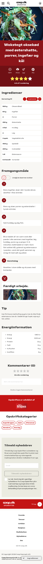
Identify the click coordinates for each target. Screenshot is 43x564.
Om (21, 540)
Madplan (21, 528)
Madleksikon (21, 532)
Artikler (21, 524)
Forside (21, 515)
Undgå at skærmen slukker (22, 178)
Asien (20, 423)
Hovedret (6, 427)
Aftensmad (30, 423)
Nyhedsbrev (21, 536)
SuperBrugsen (8, 423)
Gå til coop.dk (21, 546)
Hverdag (17, 427)
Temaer (22, 519)
